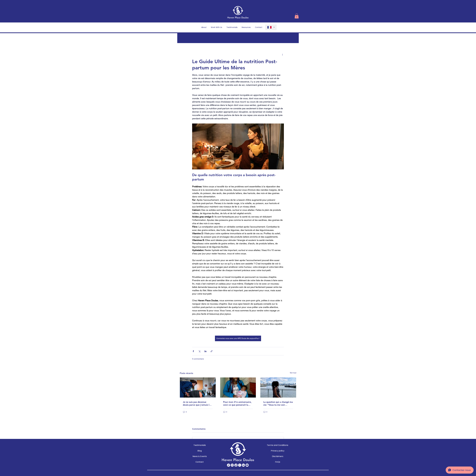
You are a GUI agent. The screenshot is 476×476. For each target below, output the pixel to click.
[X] (239, 465)
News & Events (200, 456)
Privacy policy (277, 450)
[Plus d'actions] (282, 54)
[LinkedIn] (243, 465)
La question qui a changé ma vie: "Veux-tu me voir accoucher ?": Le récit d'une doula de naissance (278, 403)
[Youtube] (247, 465)
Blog (199, 450)
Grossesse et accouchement (251, 38)
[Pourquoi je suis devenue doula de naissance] (198, 387)
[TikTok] (228, 465)
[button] (297, 15)
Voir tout (293, 373)
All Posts (184, 38)
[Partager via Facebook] (193, 351)
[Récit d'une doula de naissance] (238, 387)
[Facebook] (236, 465)
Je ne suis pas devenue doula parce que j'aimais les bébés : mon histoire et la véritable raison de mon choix (197, 403)
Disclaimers (277, 456)
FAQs (277, 461)
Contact (199, 461)
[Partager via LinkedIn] (205, 351)
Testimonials (200, 445)
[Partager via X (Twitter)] (199, 351)
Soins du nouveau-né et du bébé (212, 38)
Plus (274, 38)
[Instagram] (232, 465)
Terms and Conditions (277, 445)
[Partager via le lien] (211, 351)
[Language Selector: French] (271, 27)
